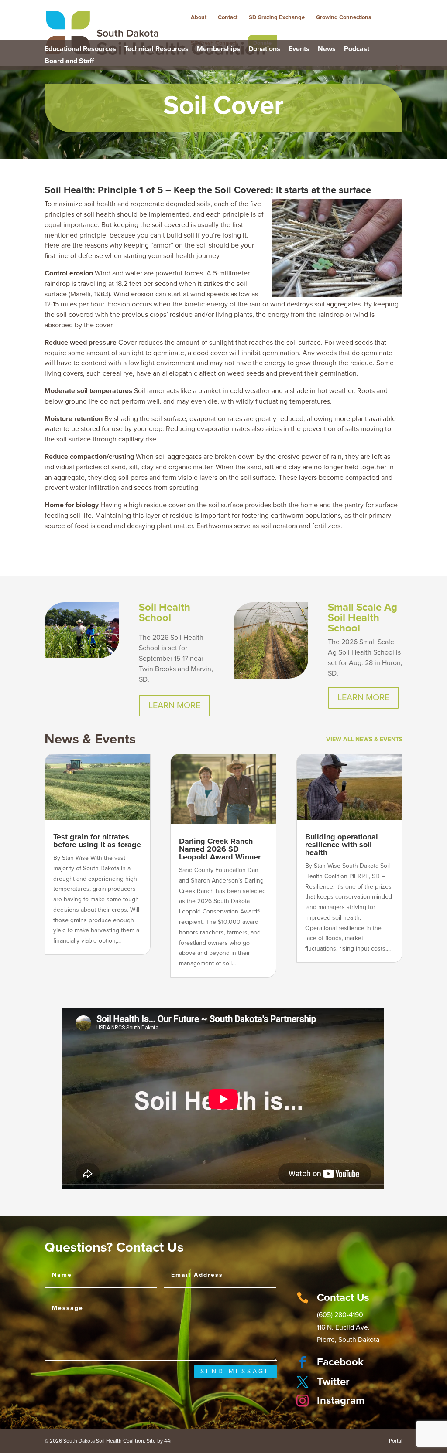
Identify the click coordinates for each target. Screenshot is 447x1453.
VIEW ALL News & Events (364, 739)
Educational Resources (80, 49)
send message (235, 1371)
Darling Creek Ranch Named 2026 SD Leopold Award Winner (220, 849)
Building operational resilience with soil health (341, 844)
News (327, 49)
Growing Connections (343, 17)
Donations (264, 49)
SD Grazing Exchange (277, 17)
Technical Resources (156, 49)
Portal (395, 1441)
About (198, 17)
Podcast (356, 49)
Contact (227, 17)
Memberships (218, 49)
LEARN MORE (174, 705)
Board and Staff (69, 61)
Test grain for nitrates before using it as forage (97, 840)
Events (299, 49)
